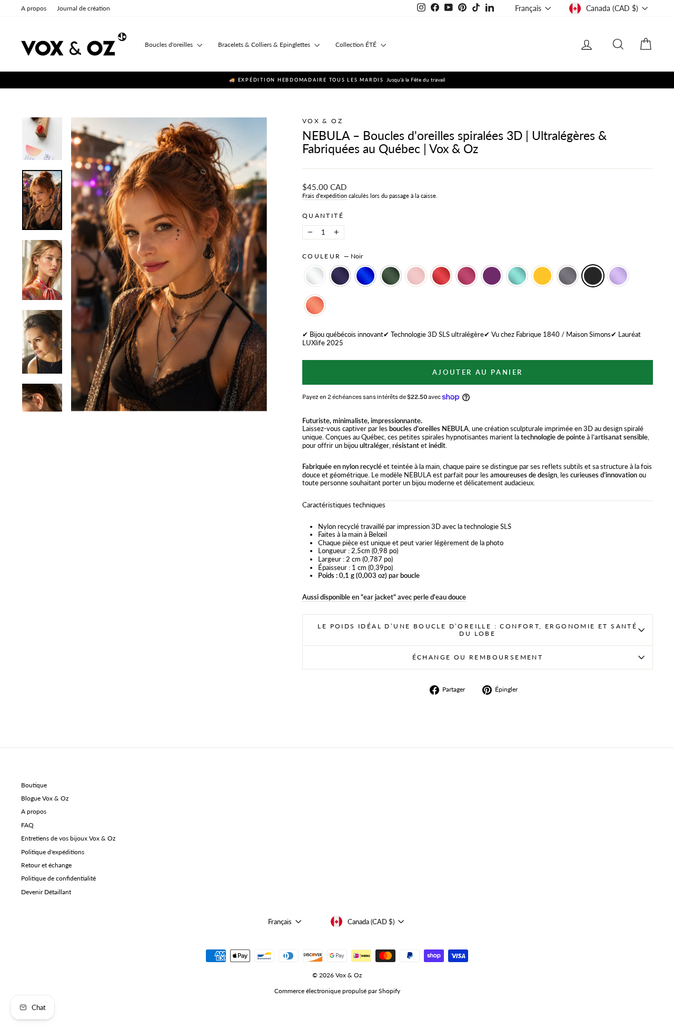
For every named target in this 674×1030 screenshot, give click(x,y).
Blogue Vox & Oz (44, 798)
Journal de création (83, 8)
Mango (542, 275)
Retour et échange (46, 865)
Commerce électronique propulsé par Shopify (337, 991)
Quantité (323, 215)
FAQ (27, 825)
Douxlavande (618, 275)
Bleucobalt (365, 275)
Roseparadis (466, 275)
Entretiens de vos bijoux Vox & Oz (68, 838)
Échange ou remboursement (477, 657)
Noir (592, 275)
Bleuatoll (517, 275)
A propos (33, 8)
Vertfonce (390, 275)
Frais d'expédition (324, 195)
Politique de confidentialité (58, 878)
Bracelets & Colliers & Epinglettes (265, 44)
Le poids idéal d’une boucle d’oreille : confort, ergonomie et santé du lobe (477, 629)
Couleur (332, 256)
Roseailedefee (416, 275)
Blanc (314, 275)
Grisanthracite (567, 275)
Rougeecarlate (441, 275)
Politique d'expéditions (52, 852)
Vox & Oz (322, 121)
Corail (314, 305)
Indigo (340, 275)
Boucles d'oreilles (169, 44)
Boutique (34, 785)
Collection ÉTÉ (356, 44)
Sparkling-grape (491, 275)
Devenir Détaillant (46, 892)
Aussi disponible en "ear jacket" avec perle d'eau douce (384, 597)
